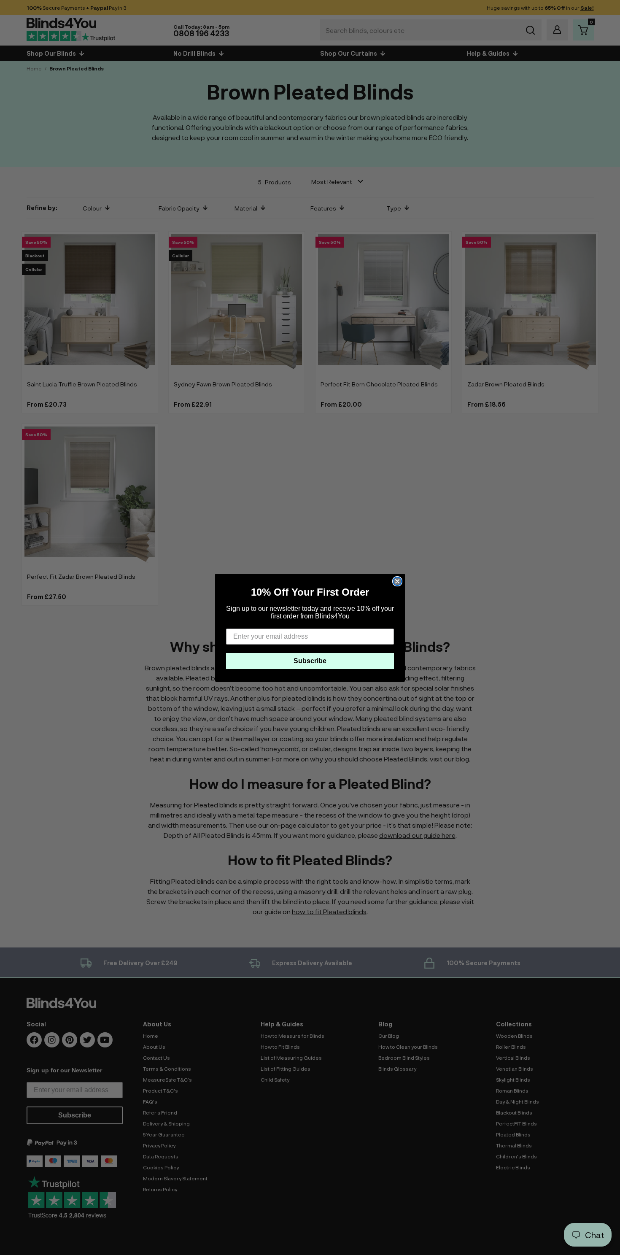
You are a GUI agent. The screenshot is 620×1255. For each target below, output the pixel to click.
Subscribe (310, 660)
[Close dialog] (397, 581)
